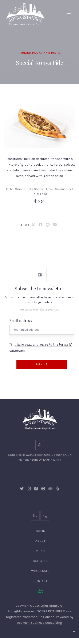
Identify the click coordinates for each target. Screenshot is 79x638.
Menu (40, 551)
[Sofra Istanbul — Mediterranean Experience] (25, 14)
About (40, 541)
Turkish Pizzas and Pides (39, 53)
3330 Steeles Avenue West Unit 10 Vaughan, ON (39, 455)
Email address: (20, 320)
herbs (9, 189)
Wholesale (40, 571)
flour (50, 189)
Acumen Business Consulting (39, 623)
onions (20, 189)
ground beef (64, 189)
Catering (40, 561)
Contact (40, 581)
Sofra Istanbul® (51, 606)
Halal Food (39, 194)
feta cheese (35, 189)
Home (40, 530)
